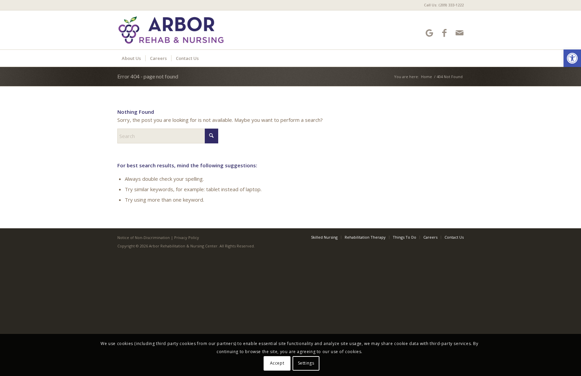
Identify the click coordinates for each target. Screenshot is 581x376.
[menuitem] (442, 5)
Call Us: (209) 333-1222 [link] (444, 4)
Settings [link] (306, 363)
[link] (572, 58)
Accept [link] (277, 363)
